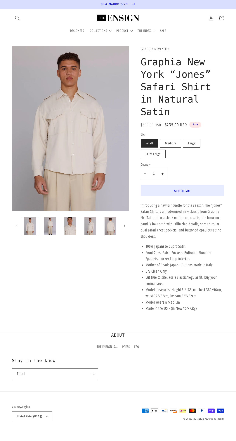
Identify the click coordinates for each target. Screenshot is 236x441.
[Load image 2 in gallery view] (50, 226)
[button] (17, 18)
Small (149, 143)
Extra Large (153, 154)
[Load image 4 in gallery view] (90, 226)
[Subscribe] (93, 374)
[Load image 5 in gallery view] (110, 226)
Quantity (146, 164)
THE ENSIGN (198, 418)
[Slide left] (16, 226)
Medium (170, 143)
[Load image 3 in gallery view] (70, 226)
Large (191, 143)
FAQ (136, 346)
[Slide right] (125, 226)
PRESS (126, 346)
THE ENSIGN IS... (107, 346)
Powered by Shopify (214, 418)
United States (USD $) (29, 416)
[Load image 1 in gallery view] (30, 226)
